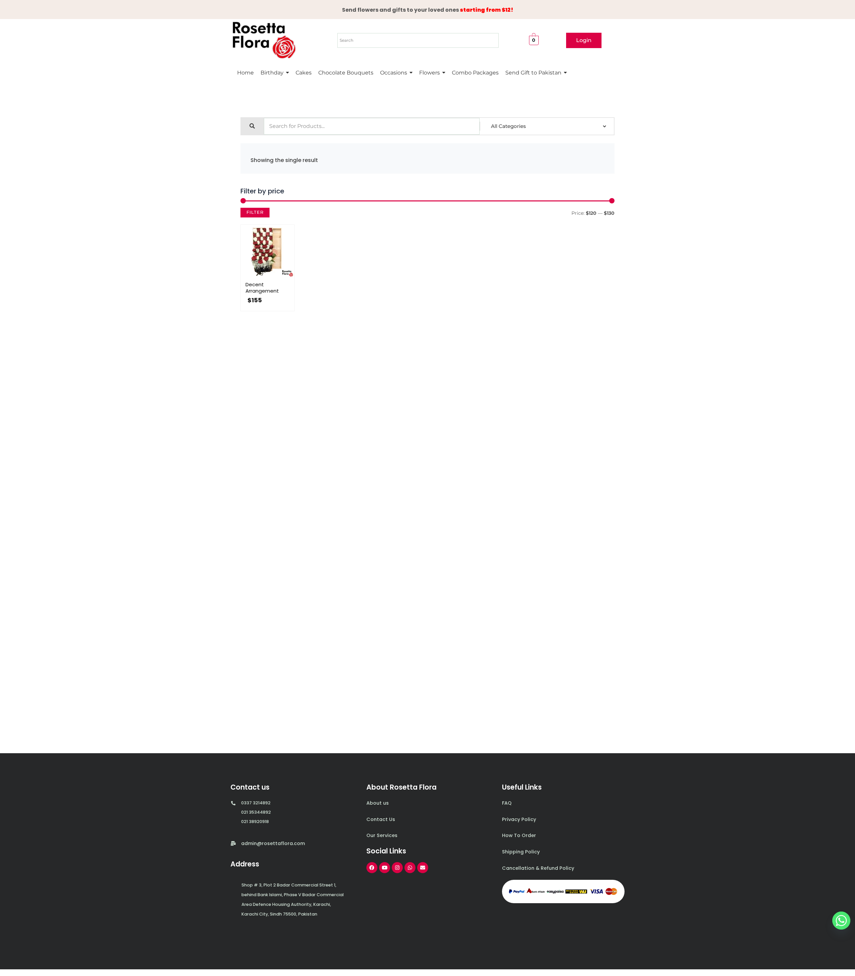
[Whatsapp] (841, 921)
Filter (255, 212)
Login (583, 40)
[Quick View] (260, 276)
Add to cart (274, 276)
